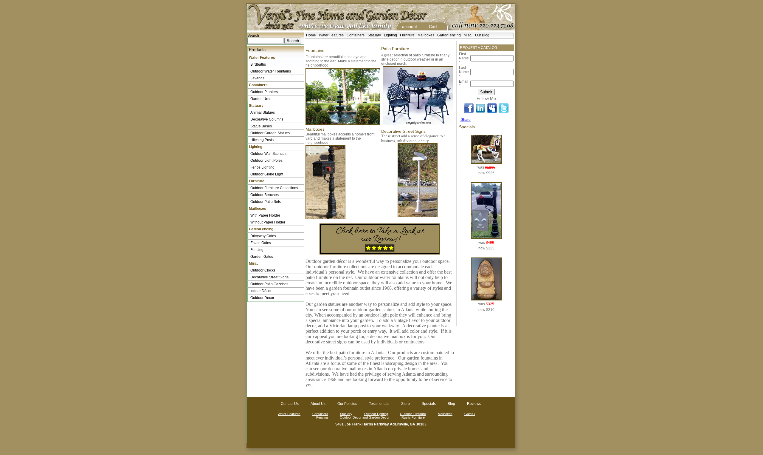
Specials (429, 404)
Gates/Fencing (449, 35)
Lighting (390, 35)
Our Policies (347, 404)
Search (253, 35)
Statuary (374, 35)
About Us (318, 404)
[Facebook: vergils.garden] (468, 113)
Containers (356, 35)
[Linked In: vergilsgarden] (480, 113)
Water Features (331, 35)
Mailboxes (426, 35)
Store (405, 404)
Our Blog (482, 35)
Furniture (407, 35)
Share (465, 120)
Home (311, 35)
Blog (451, 404)
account (409, 26)
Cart (433, 26)
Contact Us (290, 404)
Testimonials (379, 404)
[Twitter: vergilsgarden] (503, 113)
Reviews (474, 404)
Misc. (468, 35)
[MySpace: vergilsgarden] (492, 113)
